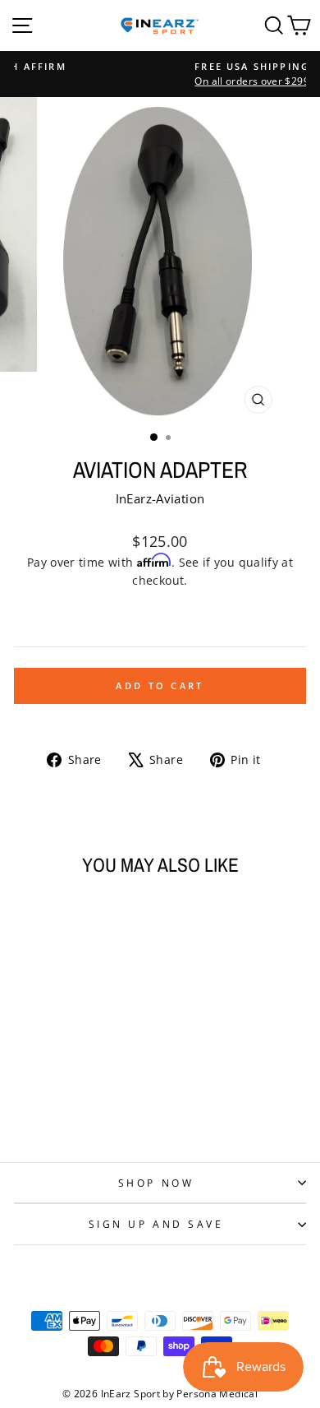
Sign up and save (156, 1223)
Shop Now (156, 1182)
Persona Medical (217, 1394)
